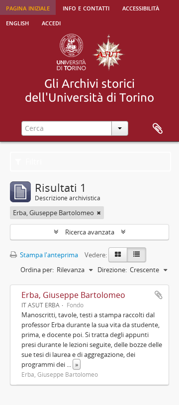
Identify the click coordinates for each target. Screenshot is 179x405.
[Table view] (136, 254)
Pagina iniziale (28, 7)
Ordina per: (37, 269)
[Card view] (117, 254)
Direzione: (112, 269)
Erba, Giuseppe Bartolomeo (73, 294)
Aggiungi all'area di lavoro (159, 295)
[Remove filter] (99, 213)
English (17, 22)
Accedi (51, 22)
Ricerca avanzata (90, 232)
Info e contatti (86, 7)
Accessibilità (140, 7)
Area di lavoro (157, 128)
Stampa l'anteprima (48, 254)
